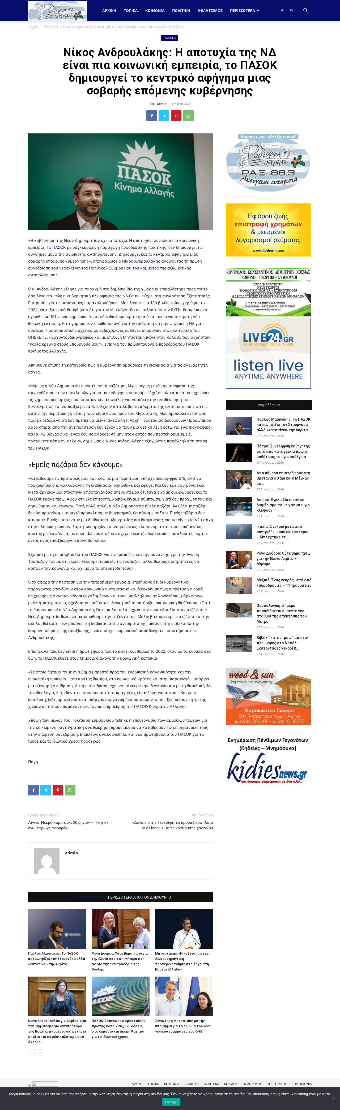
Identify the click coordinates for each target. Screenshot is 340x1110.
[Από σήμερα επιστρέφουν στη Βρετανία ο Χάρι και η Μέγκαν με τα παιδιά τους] (239, 479)
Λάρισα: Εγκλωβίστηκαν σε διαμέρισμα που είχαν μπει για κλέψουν (283, 505)
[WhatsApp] (188, 115)
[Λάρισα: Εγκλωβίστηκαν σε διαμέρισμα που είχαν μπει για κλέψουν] (239, 506)
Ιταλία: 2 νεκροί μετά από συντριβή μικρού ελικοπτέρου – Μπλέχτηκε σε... (283, 531)
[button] (305, 11)
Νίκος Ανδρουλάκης (141, 261)
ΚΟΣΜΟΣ (230, 1084)
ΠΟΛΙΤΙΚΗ (181, 10)
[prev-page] (31, 1052)
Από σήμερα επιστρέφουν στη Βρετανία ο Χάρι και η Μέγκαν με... (283, 478)
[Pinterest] (176, 115)
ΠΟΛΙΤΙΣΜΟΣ (252, 1084)
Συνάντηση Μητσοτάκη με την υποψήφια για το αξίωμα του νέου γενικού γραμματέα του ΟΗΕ (183, 1026)
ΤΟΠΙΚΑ (131, 10)
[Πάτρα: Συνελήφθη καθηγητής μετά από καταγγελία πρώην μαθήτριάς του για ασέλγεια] (239, 452)
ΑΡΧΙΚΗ (137, 1084)
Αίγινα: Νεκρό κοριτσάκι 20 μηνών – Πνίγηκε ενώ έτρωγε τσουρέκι (68, 825)
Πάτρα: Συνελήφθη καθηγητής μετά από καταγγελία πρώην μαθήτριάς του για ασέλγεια (283, 451)
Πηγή (33, 761)
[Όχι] (333, 1098)
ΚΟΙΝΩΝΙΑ (155, 10)
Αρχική (109, 10)
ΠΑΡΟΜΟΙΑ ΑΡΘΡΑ (86, 897)
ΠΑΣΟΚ (59, 247)
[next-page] (40, 1052)
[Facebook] (282, 10)
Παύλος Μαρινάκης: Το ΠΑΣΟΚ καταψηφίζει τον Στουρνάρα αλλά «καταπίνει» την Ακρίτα (56, 958)
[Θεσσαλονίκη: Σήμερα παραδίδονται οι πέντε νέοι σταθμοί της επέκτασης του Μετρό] (239, 610)
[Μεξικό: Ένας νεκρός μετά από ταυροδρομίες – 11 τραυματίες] (239, 585)
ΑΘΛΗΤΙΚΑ (211, 1084)
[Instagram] (291, 10)
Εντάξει (171, 1102)
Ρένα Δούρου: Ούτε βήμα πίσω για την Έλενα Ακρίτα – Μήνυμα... (284, 558)
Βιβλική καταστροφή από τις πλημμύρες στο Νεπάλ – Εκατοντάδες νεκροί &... (282, 642)
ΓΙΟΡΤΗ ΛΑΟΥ (277, 1084)
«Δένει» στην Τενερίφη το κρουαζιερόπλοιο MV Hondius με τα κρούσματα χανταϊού (172, 825)
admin (161, 104)
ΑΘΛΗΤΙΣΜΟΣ (210, 10)
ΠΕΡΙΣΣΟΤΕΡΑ (242, 10)
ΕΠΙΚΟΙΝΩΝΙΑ (302, 1084)
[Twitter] (164, 115)
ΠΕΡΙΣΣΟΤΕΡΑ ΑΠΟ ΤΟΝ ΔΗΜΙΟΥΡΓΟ (139, 897)
